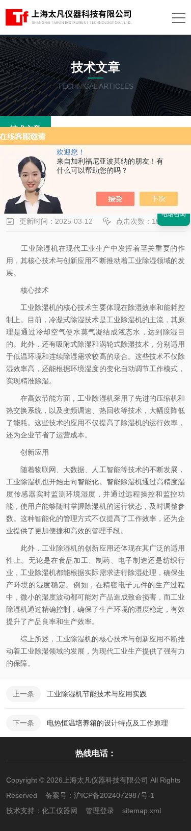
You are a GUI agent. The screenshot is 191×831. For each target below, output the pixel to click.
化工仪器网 (59, 811)
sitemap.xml (141, 811)
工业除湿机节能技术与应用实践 (97, 694)
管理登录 (100, 811)
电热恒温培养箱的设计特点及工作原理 (107, 723)
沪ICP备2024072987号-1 (114, 795)
